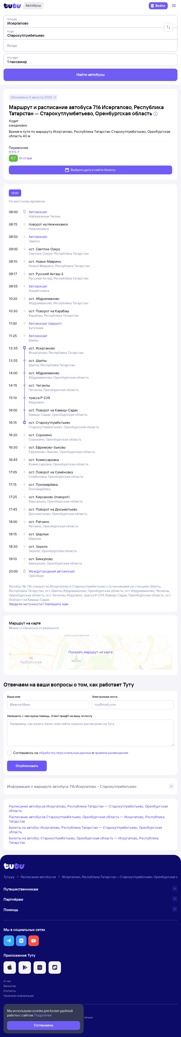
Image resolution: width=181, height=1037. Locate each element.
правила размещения (111, 753)
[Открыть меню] (174, 5)
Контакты (10, 991)
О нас (7, 981)
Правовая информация (19, 995)
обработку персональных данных (65, 753)
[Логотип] (12, 6)
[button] (9, 940)
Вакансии (10, 986)
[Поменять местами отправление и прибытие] (168, 27)
